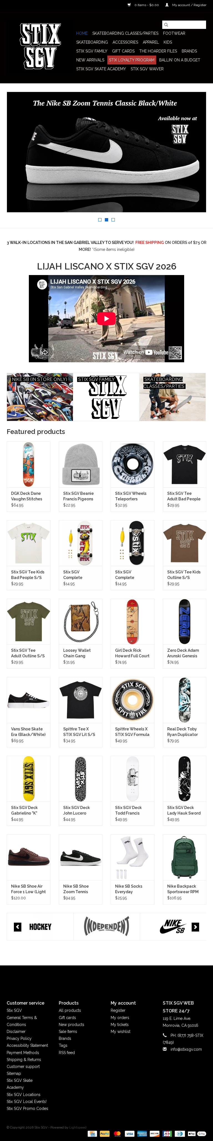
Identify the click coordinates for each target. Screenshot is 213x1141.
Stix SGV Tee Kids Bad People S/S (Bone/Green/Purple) (28, 575)
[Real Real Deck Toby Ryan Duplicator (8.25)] (185, 700)
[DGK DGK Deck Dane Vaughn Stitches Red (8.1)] (28, 464)
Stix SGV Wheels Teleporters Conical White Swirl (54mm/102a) (130, 496)
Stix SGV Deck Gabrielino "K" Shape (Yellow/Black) (25, 810)
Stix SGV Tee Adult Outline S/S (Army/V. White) (28, 653)
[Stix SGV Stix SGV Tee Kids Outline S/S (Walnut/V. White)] (185, 543)
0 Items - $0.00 (147, 5)
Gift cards (123, 51)
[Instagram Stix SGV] (116, 978)
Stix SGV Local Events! (27, 1101)
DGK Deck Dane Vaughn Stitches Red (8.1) (26, 496)
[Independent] (40, 926)
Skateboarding (92, 42)
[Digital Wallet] (196, 1133)
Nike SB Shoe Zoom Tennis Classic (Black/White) (77, 889)
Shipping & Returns (24, 1059)
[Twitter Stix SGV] (96, 978)
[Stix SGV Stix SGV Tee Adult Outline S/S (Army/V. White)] (28, 622)
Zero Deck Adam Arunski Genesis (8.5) (183, 653)
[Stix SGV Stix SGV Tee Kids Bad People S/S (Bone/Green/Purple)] (28, 543)
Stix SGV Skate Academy (101, 69)
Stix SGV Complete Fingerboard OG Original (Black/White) (130, 575)
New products (71, 1024)
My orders (120, 1017)
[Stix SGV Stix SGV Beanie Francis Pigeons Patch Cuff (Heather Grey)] (81, 464)
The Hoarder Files (158, 51)
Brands (189, 51)
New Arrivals (90, 60)
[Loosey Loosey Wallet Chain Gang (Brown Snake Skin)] (81, 622)
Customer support (23, 1066)
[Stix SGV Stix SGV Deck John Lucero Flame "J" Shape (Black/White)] (81, 779)
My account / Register (188, 5)
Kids (168, 42)
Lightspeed (78, 1127)
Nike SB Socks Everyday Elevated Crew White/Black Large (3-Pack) (129, 889)
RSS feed (67, 1052)
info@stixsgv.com (186, 1049)
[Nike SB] (106, 926)
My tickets (120, 1024)
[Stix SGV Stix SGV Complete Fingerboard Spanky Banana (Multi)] (81, 543)
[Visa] (129, 1133)
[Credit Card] (92, 1133)
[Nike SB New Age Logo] (106, 152)
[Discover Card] (154, 1133)
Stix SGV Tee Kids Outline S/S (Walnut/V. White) (184, 575)
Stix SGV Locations (23, 1094)
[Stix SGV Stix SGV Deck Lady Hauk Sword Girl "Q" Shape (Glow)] (185, 779)
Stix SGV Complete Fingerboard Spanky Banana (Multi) (78, 575)
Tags (63, 1045)
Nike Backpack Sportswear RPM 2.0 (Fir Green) (183, 889)
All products (70, 1010)
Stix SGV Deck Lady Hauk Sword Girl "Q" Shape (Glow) (184, 810)
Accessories (125, 42)
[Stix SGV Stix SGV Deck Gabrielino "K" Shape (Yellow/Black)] (28, 779)
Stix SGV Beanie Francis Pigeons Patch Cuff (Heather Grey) (78, 496)
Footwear (174, 33)
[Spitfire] (173, 926)
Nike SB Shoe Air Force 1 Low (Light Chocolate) (28, 889)
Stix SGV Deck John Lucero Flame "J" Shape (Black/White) (78, 810)
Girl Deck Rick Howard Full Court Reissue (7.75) (132, 653)
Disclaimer (16, 1031)
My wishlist (120, 1031)
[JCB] (166, 1133)
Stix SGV (14, 1010)
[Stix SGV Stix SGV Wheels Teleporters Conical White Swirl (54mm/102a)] (132, 464)
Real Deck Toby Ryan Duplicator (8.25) (182, 732)
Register (118, 1010)
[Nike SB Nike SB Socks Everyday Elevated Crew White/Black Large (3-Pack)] (132, 857)
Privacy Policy (19, 1038)
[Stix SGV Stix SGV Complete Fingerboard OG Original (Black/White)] (132, 543)
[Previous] (17, 927)
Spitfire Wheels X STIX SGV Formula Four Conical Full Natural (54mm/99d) (132, 732)
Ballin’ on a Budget (179, 60)
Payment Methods (23, 1052)
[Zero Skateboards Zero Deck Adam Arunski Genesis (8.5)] (185, 622)
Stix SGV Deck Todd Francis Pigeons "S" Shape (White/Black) (132, 810)
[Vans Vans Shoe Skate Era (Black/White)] (28, 700)
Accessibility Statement (27, 1045)
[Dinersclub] (179, 1133)
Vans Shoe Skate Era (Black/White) (28, 732)
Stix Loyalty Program (131, 60)
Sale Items (68, 1031)
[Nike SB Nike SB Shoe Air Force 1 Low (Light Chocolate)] (28, 857)
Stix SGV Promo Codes (27, 1108)
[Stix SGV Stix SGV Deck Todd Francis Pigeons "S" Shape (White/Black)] (132, 779)
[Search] (166, 24)
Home (82, 33)
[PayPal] (104, 1133)
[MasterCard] (116, 1133)
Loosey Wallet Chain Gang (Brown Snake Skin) (77, 653)
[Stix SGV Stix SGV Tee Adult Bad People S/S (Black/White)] (185, 464)
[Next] (195, 927)
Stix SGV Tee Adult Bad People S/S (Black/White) (184, 496)
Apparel (151, 42)
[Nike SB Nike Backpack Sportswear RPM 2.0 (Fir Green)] (185, 857)
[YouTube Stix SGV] (106, 978)
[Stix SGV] (41, 47)
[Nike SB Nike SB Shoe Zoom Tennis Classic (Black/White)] (81, 857)
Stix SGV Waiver (147, 69)
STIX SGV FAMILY (91, 51)
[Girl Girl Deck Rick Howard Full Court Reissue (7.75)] (132, 622)
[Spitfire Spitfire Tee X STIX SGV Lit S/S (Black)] (81, 700)
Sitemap (14, 1073)
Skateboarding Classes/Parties (125, 33)
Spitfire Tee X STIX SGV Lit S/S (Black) (79, 732)
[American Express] (141, 1133)
